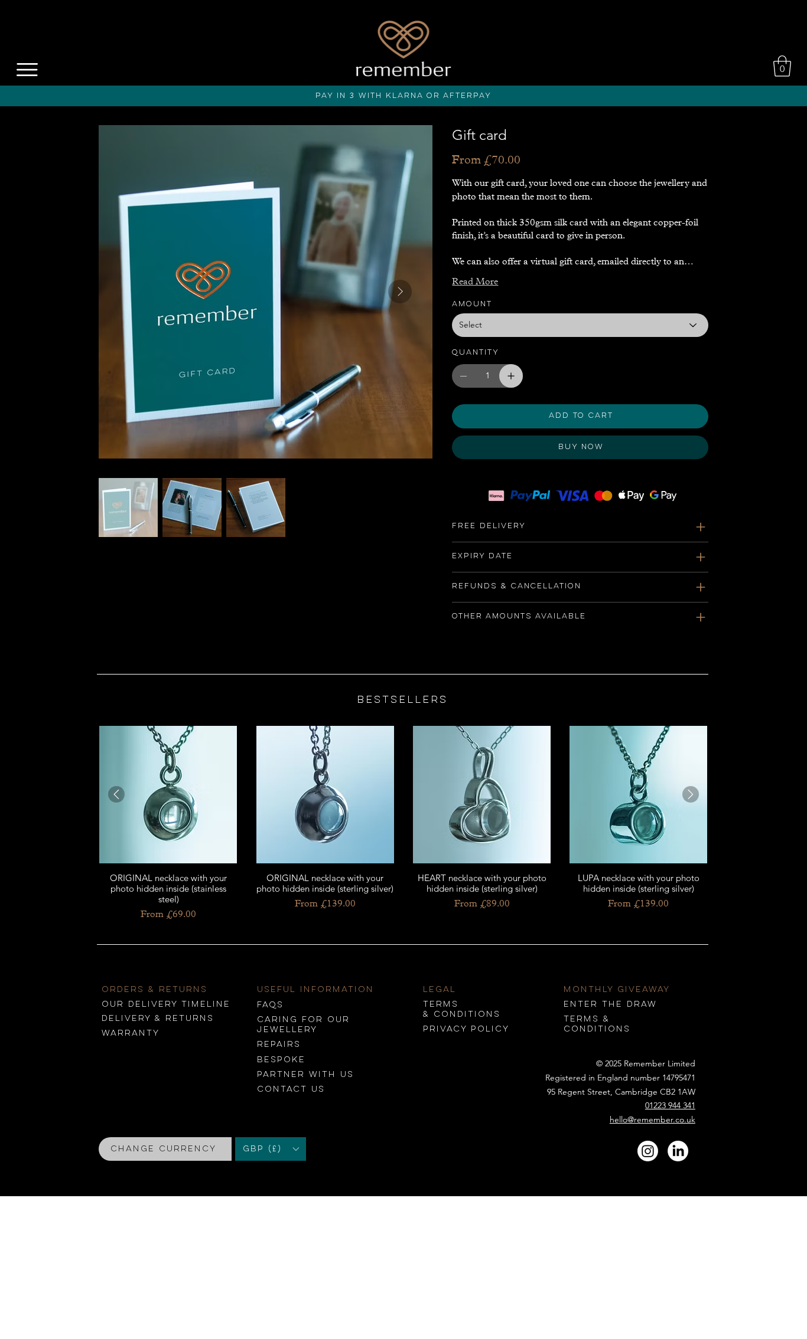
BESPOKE (281, 1059)
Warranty (131, 1033)
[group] (403, 823)
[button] (782, 66)
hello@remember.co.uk (652, 1119)
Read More (475, 281)
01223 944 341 (670, 1105)
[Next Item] (400, 291)
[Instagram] (647, 1151)
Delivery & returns (158, 1018)
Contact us (291, 1089)
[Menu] (28, 69)
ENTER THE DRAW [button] (610, 1004)
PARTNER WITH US (305, 1074)
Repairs (279, 1044)
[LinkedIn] (678, 1151)
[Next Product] (690, 794)
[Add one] (511, 376)
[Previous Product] (116, 794)
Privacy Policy (466, 1029)
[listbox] (270, 1149)
